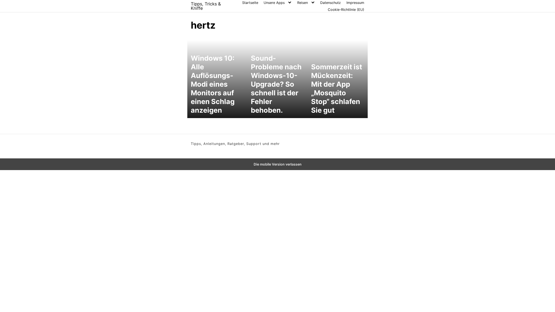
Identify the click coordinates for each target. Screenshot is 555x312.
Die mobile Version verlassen (278, 164)
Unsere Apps (274, 2)
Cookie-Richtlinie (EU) (346, 9)
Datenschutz (330, 2)
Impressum (355, 2)
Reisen (302, 2)
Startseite (250, 2)
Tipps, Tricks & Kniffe (206, 6)
